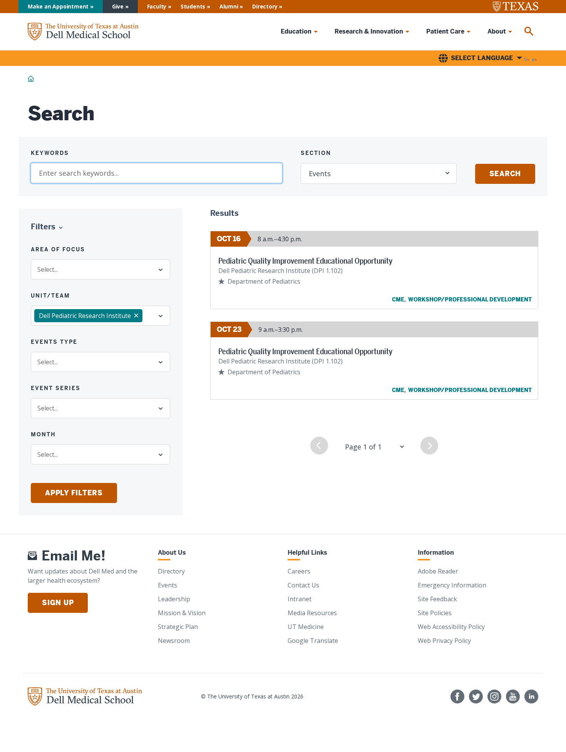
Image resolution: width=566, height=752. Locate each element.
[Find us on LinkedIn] (531, 696)
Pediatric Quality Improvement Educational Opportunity (305, 261)
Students (193, 6)
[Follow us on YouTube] (513, 696)
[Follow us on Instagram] (494, 696)
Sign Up (58, 602)
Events (167, 585)
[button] (48, 227)
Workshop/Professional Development (470, 299)
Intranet (299, 599)
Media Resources (312, 613)
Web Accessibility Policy (451, 626)
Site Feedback (437, 599)
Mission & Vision (182, 613)
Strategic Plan (178, 626)
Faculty (157, 6)
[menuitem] (529, 31)
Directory (264, 6)
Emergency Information (452, 585)
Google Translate (313, 640)
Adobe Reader (438, 571)
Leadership (174, 599)
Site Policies (435, 613)
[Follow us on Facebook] (457, 696)
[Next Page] (429, 445)
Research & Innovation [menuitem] (369, 31)
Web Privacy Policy (444, 640)
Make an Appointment (58, 6)
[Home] (83, 32)
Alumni (228, 6)
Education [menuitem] (296, 31)
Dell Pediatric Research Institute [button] (85, 315)
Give (118, 6)
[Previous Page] (319, 445)
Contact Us (303, 585)
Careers (299, 571)
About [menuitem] (496, 31)
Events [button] (320, 173)
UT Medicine (306, 626)
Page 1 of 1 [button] (363, 446)
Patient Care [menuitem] (445, 31)
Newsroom (174, 640)
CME (398, 299)
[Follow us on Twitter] (476, 696)
